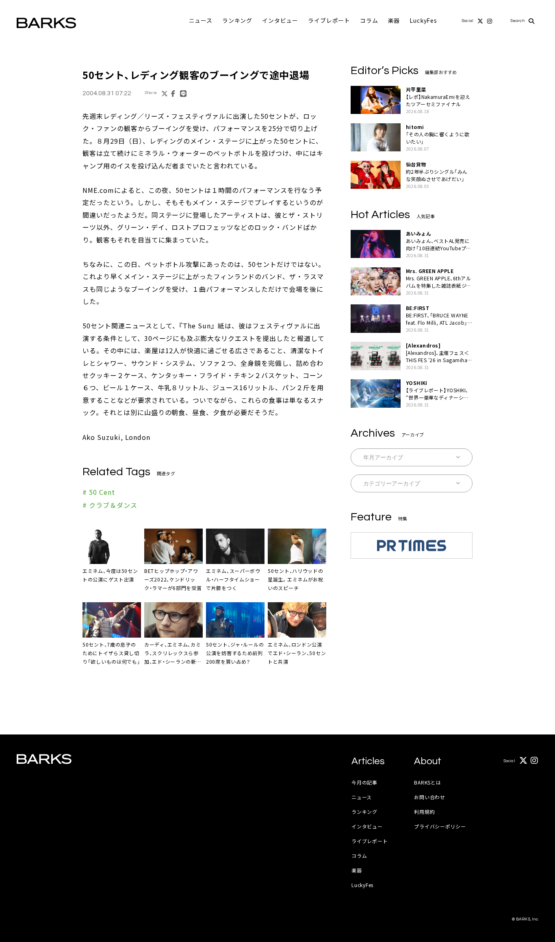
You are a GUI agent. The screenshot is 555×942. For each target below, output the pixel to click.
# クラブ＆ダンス (109, 505)
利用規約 (424, 811)
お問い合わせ (429, 796)
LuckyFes (423, 20)
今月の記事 (364, 782)
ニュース (200, 20)
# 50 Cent (98, 492)
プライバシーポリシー (440, 826)
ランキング (237, 20)
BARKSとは (427, 782)
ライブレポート (329, 20)
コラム (369, 20)
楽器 (394, 20)
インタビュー (280, 20)
